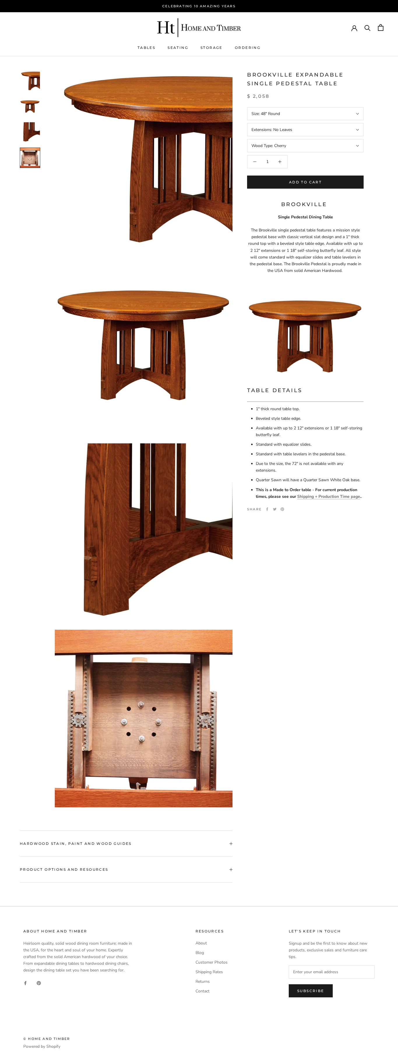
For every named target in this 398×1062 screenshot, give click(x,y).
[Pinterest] (282, 509)
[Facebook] (267, 509)
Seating (178, 47)
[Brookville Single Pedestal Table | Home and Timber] (305, 337)
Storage (211, 47)
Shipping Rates (209, 972)
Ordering (247, 47)
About (201, 943)
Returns (203, 981)
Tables (146, 47)
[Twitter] (275, 509)
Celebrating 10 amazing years (199, 6)
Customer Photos (212, 962)
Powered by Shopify (41, 1046)
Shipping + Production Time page (328, 496)
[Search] (367, 27)
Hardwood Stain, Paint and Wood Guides (76, 843)
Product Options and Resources (64, 869)
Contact (202, 991)
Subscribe (310, 991)
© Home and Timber (46, 1039)
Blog (200, 952)
